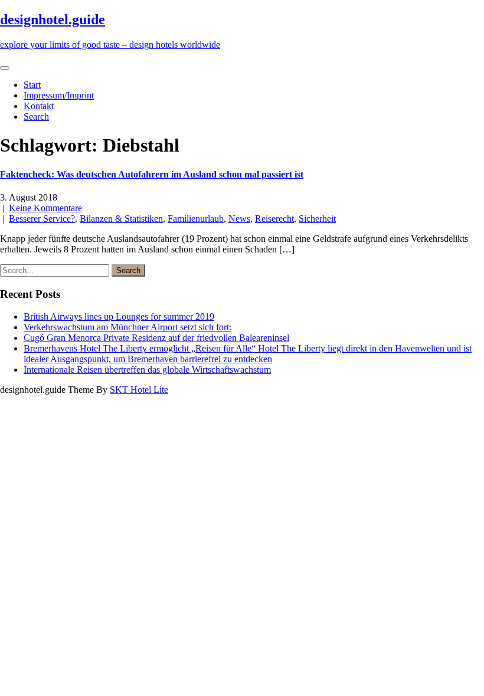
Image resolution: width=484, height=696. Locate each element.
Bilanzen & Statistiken (121, 219)
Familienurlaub (196, 219)
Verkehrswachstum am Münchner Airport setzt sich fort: (127, 327)
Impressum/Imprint (59, 95)
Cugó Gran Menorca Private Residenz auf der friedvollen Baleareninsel (156, 338)
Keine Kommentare (45, 208)
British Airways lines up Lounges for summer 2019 (119, 316)
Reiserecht (274, 219)
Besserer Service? (42, 219)
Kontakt (39, 106)
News (239, 219)
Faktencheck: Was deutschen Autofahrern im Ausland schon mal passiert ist (151, 174)
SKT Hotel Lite (139, 390)
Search (36, 116)
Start (32, 85)
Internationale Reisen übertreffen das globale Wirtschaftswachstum (147, 370)
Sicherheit (317, 219)
